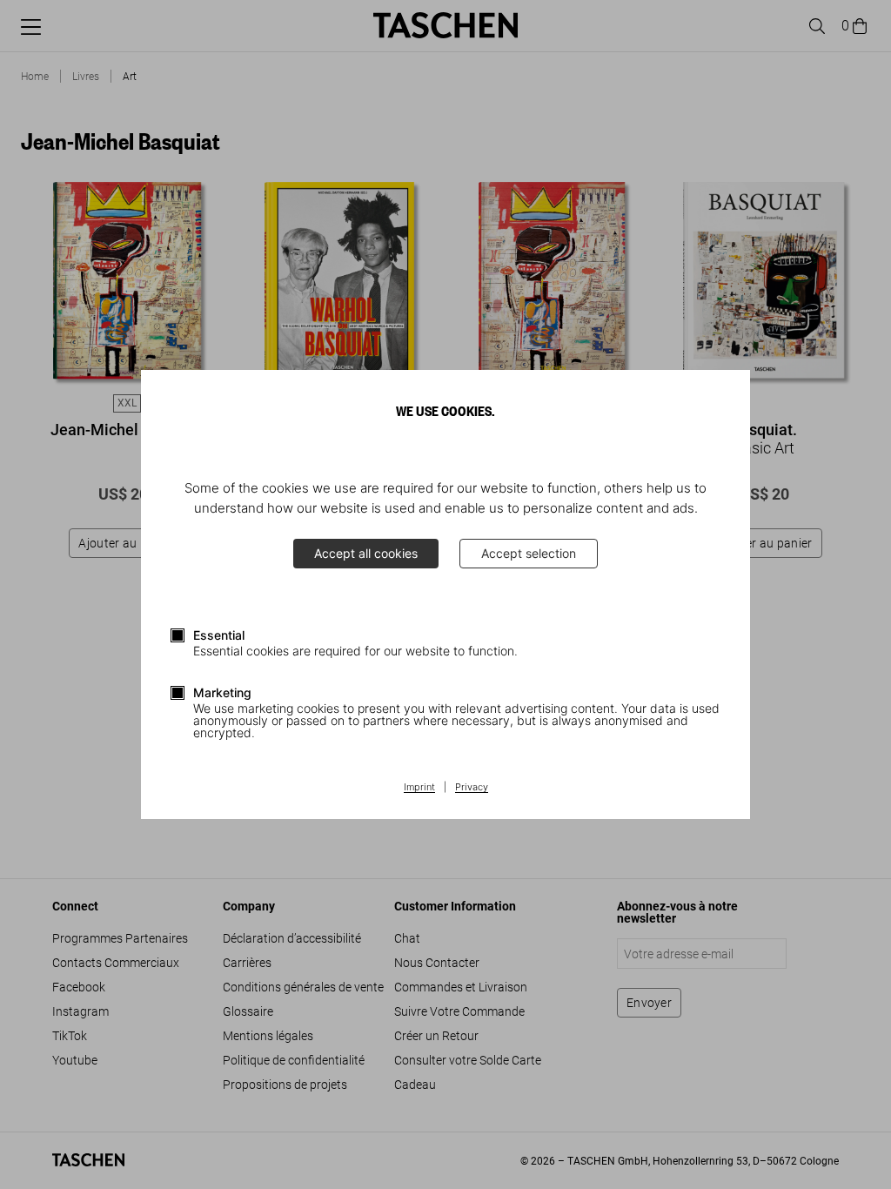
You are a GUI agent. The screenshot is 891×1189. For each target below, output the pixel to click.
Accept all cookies (366, 553)
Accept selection (528, 553)
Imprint (419, 788)
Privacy (471, 788)
